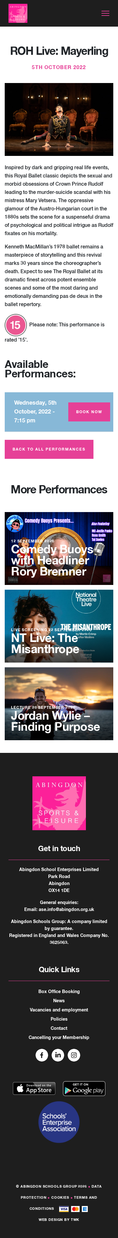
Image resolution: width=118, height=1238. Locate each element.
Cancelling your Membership (59, 1038)
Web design (51, 1220)
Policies (59, 1019)
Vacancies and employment (59, 1010)
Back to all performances (49, 450)
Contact (59, 1028)
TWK (75, 1220)
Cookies (60, 1197)
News (59, 1001)
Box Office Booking (59, 992)
